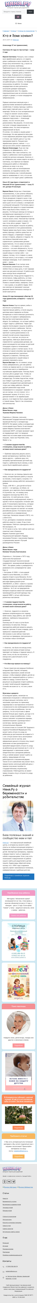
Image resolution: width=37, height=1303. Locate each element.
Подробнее (18, 1045)
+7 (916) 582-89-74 (12, 1266)
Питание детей (7, 1210)
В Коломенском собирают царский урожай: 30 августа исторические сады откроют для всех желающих (18, 1099)
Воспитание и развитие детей (12, 1204)
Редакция (6, 1243)
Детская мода (7, 1219)
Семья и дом (7, 1225)
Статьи (6, 1193)
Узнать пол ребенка (18, 915)
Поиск (30, 11)
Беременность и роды (9, 1201)
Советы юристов (8, 1228)
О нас (5, 1238)
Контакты (7, 1261)
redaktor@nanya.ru (21, 1151)
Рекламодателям (8, 1249)
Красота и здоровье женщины (12, 1222)
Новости (5, 1198)
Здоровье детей (8, 1207)
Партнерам (6, 1252)
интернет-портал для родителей (12, 1171)
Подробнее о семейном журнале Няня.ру (16, 877)
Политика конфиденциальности (12, 1255)
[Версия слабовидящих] (18, 17)
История (5, 1246)
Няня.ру (6, 843)
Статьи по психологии (9, 1216)
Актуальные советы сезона (11, 1231)
